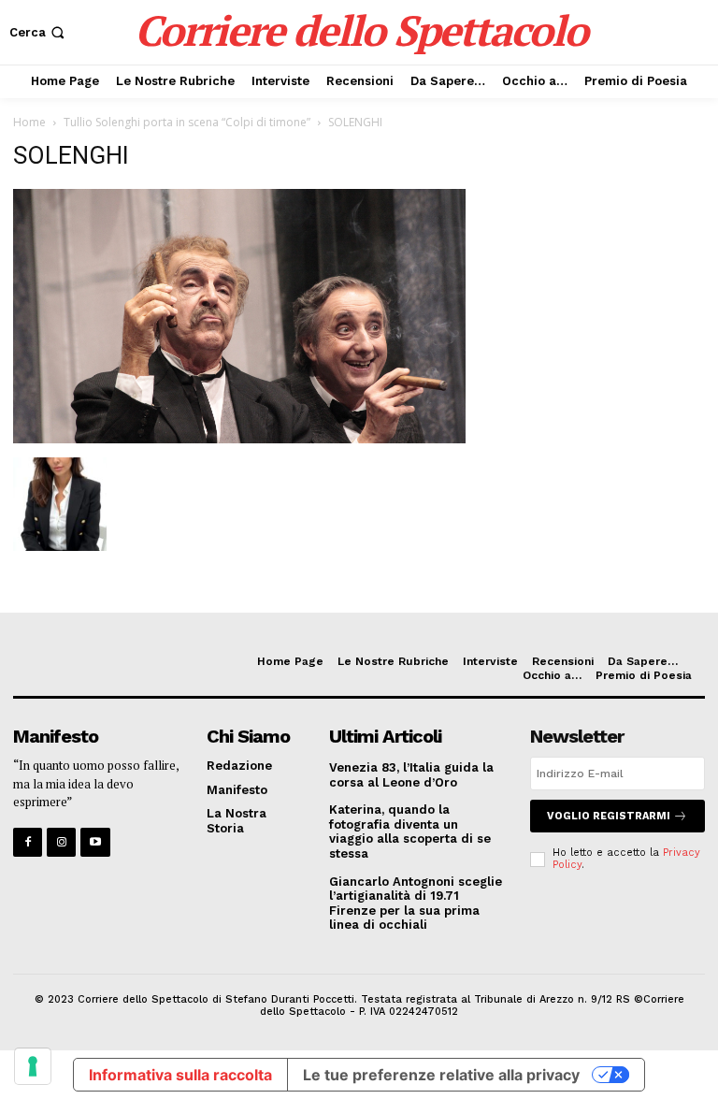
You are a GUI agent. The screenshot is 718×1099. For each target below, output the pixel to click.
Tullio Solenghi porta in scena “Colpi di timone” (187, 122)
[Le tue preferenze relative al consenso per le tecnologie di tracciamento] (32, 1066)
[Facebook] (27, 842)
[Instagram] (61, 842)
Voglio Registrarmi (608, 816)
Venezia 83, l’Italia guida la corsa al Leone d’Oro (411, 774)
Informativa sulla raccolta (180, 1074)
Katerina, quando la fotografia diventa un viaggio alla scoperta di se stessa (410, 831)
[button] (38, 32)
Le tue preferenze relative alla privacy (441, 1074)
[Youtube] (94, 842)
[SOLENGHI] (239, 438)
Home (29, 122)
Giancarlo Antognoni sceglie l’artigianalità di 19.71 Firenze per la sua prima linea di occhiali (415, 904)
